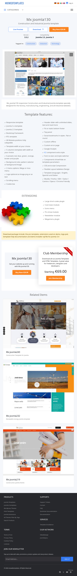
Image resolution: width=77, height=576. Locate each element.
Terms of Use (8, 535)
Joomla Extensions (10, 514)
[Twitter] (63, 572)
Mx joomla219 (13, 479)
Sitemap (70, 570)
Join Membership (55, 278)
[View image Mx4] (70, 54)
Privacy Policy (8, 538)
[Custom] (70, 572)
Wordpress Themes (10, 508)
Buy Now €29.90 (59, 29)
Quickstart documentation (48, 511)
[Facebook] (60, 572)
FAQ (41, 508)
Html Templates (9, 511)
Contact (42, 505)
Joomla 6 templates (10, 505)
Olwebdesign (44, 535)
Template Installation (47, 525)
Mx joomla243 (13, 352)
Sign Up (67, 559)
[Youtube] (67, 572)
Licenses (6, 544)
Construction (31, 44)
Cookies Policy (8, 541)
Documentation (45, 514)
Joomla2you (44, 538)
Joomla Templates (9, 502)
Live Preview (18, 29)
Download (37, 29)
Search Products (9, 520)
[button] (32, 93)
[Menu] (72, 10)
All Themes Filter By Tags (12, 517)
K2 (45, 152)
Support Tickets (45, 502)
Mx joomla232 (13, 415)
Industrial (43, 44)
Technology (55, 44)
